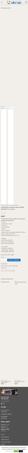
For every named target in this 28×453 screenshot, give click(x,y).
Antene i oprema (5, 205)
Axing (5, 267)
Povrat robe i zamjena (6, 442)
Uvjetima (24, 449)
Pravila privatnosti (5, 437)
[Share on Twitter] (7, 271)
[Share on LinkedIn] (14, 271)
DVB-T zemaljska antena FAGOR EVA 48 (6, 382)
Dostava (3, 444)
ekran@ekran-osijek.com (6, 414)
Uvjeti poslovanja (5, 439)
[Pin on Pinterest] (11, 271)
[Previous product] (5, 213)
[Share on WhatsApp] (2, 271)
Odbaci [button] (20, 451)
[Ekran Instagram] (3, 403)
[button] (2, 2)
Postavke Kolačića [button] (9, 451)
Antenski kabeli (14, 205)
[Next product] (2, 213)
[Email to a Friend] (9, 271)
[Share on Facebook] (4, 271)
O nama (2, 434)
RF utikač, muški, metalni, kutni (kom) (20, 382)
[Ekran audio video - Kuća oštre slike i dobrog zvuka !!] (14, 2)
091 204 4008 (4, 416)
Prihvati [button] (15, 451)
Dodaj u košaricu (14, 260)
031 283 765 (4, 418)
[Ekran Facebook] (1, 403)
